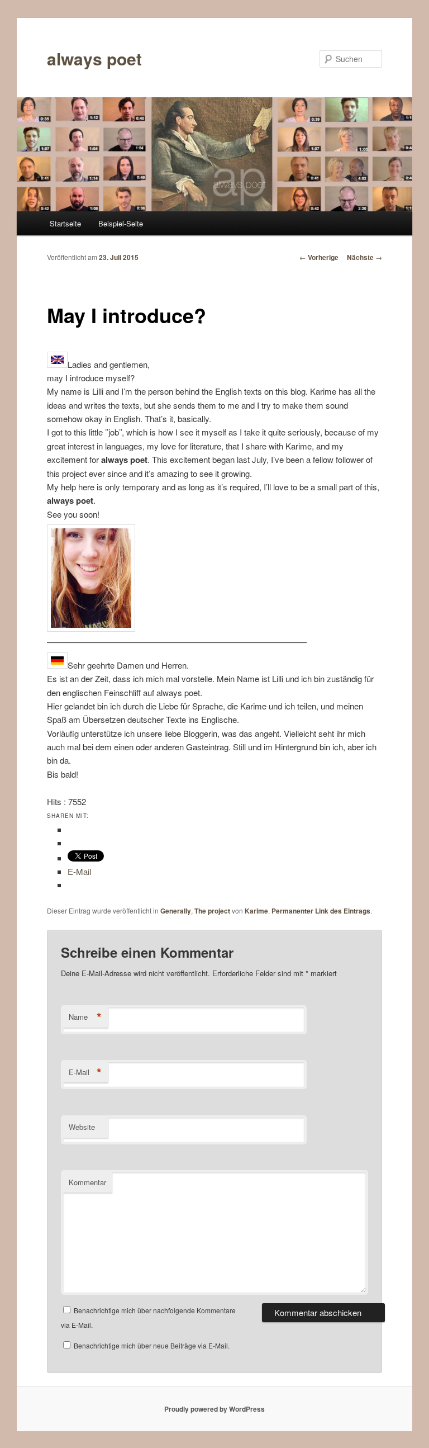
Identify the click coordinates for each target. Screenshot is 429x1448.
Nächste (364, 257)
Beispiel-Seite (120, 223)
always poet (94, 58)
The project (212, 911)
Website (82, 1127)
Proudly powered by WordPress (214, 1409)
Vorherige (319, 257)
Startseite (65, 223)
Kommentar (87, 1182)
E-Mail (85, 1072)
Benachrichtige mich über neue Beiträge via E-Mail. (152, 1345)
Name (85, 1017)
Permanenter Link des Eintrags (320, 911)
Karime (256, 911)
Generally (175, 911)
